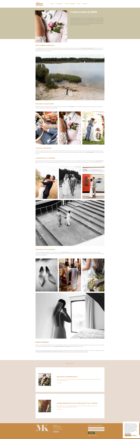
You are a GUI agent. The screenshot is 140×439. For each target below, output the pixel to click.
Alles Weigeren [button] (134, 435)
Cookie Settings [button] (127, 433)
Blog (78, 3)
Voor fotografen (70, 3)
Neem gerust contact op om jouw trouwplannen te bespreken (76, 351)
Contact (84, 3)
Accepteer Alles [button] (127, 435)
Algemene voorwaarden (93, 435)
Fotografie (59, 3)
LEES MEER (59, 409)
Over (52, 3)
